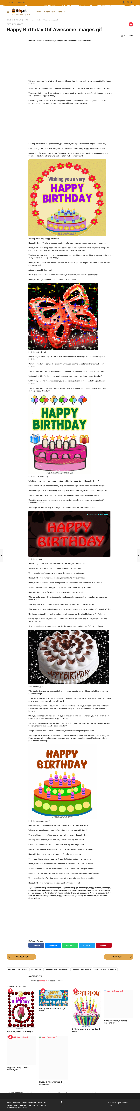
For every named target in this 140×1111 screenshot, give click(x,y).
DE (42, 1105)
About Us (42, 1102)
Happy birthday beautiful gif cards (52, 1009)
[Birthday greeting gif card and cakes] (86, 1008)
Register (12, 2)
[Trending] (10, 990)
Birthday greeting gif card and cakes (86, 1030)
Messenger (53, 945)
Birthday (48, 12)
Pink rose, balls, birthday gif (20, 1031)
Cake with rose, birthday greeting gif (115, 1022)
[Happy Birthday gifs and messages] (53, 1058)
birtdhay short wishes (17, 969)
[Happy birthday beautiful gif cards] (53, 998)
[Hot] (43, 990)
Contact (21, 2)
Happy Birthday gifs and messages (50, 1083)
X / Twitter (87, 945)
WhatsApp (70, 945)
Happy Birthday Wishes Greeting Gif (18, 1068)
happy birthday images (81, 969)
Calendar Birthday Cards (17, 1107)
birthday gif (36, 969)
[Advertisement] (70, 61)
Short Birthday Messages (105, 969)
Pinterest (103, 945)
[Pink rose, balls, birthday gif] (21, 1009)
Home (38, 12)
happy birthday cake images (56, 969)
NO (34, 1105)
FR (38, 1105)
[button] (27, 2)
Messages (17, 24)
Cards (61, 12)
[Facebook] (61, 1102)
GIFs (9, 24)
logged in (43, 981)
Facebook (36, 945)
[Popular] (131, 24)
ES (45, 1105)
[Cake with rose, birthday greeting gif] (119, 1004)
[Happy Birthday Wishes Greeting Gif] (21, 1050)
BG (30, 1105)
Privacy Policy (12, 1105)
